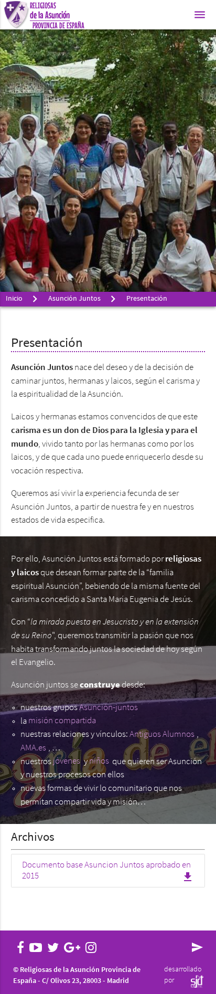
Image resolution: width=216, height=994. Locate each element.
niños (99, 761)
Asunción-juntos (108, 707)
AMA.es (33, 748)
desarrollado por (182, 975)
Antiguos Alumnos (162, 734)
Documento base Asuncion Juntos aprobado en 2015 (108, 872)
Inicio (14, 299)
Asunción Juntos (74, 299)
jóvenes (66, 761)
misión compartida (62, 721)
